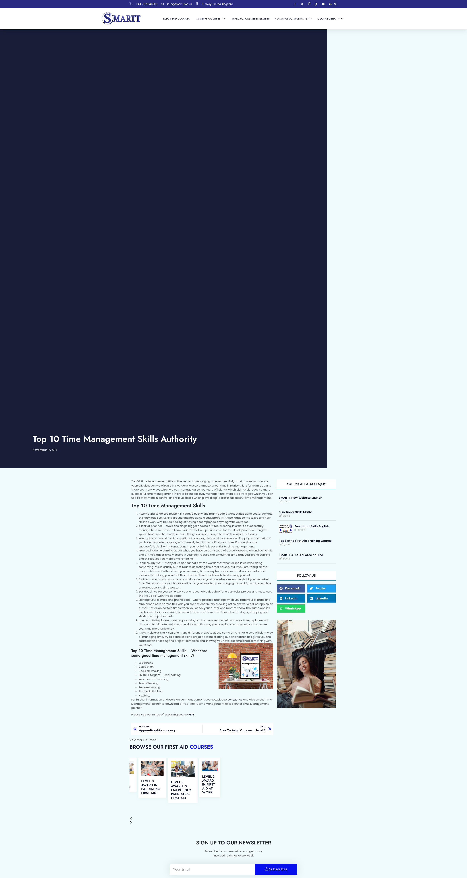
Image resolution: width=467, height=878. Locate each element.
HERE (191, 714)
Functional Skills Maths (295, 512)
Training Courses (208, 18)
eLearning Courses (176, 18)
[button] (335, 4)
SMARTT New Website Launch (300, 498)
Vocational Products (291, 18)
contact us (234, 699)
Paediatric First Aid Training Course (305, 541)
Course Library (328, 18)
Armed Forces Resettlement (250, 18)
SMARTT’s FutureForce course (301, 555)
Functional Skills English (311, 526)
